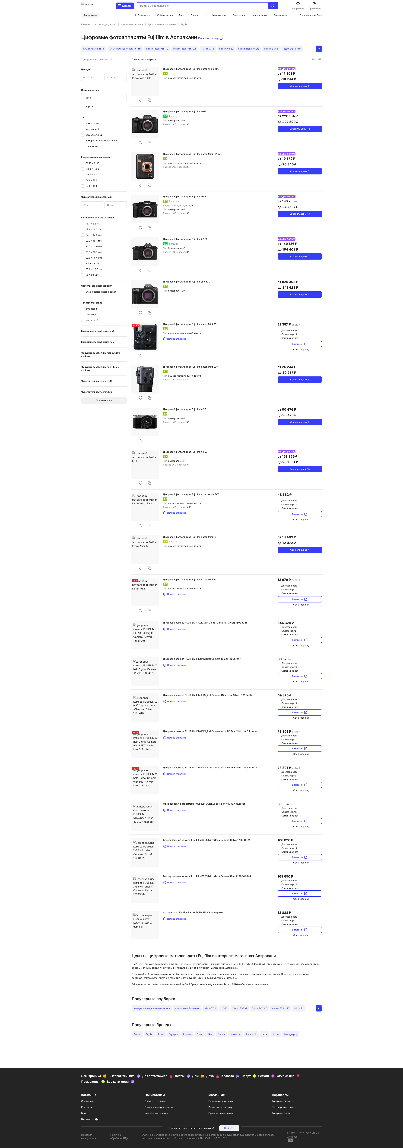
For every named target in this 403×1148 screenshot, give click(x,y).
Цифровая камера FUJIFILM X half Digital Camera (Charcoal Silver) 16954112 (207, 695)
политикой (208, 1128)
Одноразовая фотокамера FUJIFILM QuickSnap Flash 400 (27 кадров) (204, 803)
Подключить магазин (220, 1101)
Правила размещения (220, 1113)
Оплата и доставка (155, 1101)
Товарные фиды (281, 1113)
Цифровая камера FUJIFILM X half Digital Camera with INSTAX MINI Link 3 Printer (210, 731)
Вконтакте (87, 1119)
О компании (88, 1101)
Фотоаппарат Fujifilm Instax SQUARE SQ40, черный (193, 912)
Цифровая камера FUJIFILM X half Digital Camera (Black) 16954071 (202, 658)
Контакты (86, 1107)
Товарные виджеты (283, 1101)
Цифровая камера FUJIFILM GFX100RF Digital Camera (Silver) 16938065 (205, 622)
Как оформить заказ (156, 1113)
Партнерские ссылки (284, 1107)
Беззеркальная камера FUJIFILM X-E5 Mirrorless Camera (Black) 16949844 (207, 876)
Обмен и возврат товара (159, 1107)
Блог (84, 1113)
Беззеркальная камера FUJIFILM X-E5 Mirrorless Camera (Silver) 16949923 (207, 839)
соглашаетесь (192, 1128)
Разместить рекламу (220, 1107)
